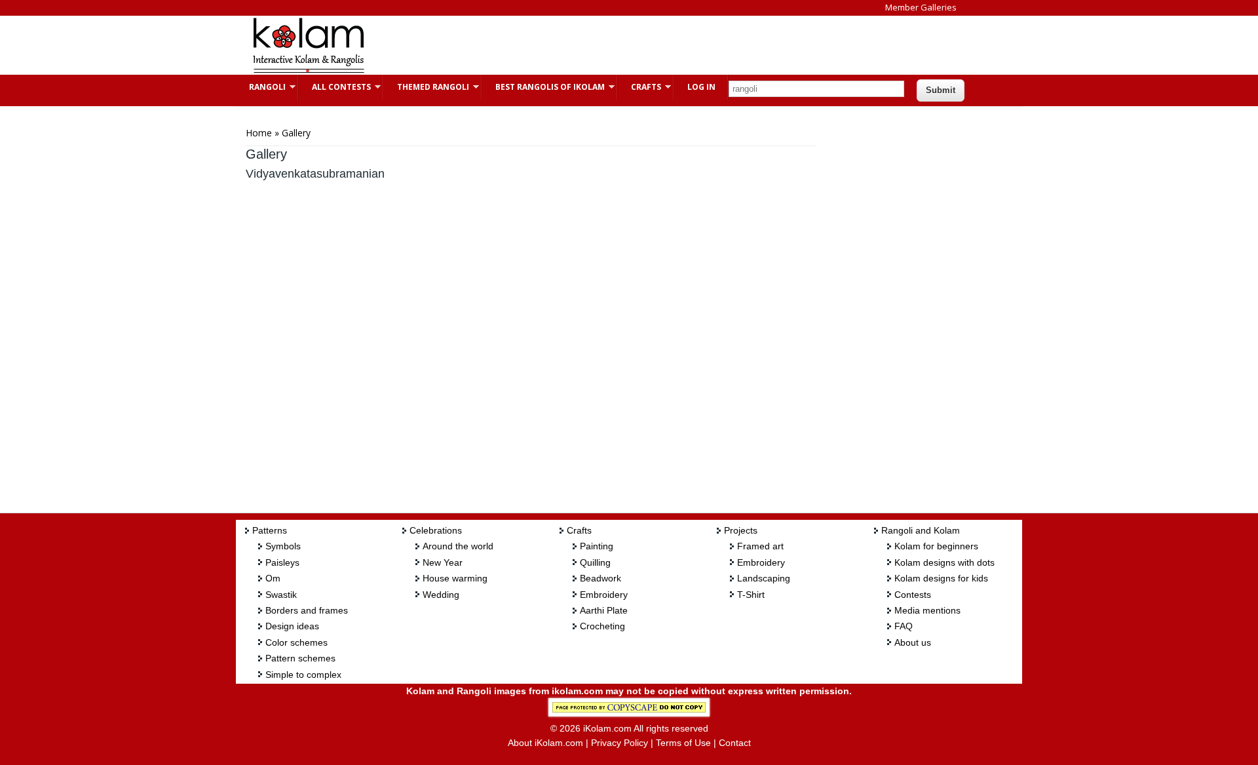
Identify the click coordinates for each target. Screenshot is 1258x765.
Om (272, 578)
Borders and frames (306, 610)
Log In (701, 86)
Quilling (595, 562)
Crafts (639, 86)
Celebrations (436, 530)
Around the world (458, 546)
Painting (596, 546)
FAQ (903, 626)
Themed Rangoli (426, 86)
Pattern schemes (300, 658)
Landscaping (763, 578)
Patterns (269, 530)
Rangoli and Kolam (920, 530)
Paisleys (282, 562)
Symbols (283, 546)
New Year (443, 562)
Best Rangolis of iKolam (543, 86)
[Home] (307, 71)
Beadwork (600, 578)
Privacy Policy (619, 742)
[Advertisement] (618, 45)
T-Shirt (751, 594)
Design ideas (292, 626)
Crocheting (602, 626)
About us (912, 642)
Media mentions (927, 610)
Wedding (441, 594)
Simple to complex (303, 674)
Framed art (760, 546)
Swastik (281, 594)
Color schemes (296, 642)
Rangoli (261, 86)
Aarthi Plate (604, 610)
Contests (912, 594)
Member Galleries (921, 7)
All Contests (335, 86)
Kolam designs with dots (944, 562)
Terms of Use (683, 742)
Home (259, 133)
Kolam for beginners (936, 546)
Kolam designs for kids (941, 578)
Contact (735, 742)
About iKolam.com (545, 742)
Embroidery (604, 594)
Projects (740, 530)
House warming (455, 578)
